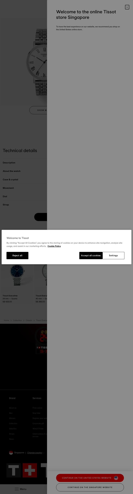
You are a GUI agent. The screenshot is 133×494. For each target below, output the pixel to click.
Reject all (17, 255)
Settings (113, 255)
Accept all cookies (91, 255)
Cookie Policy (54, 246)
